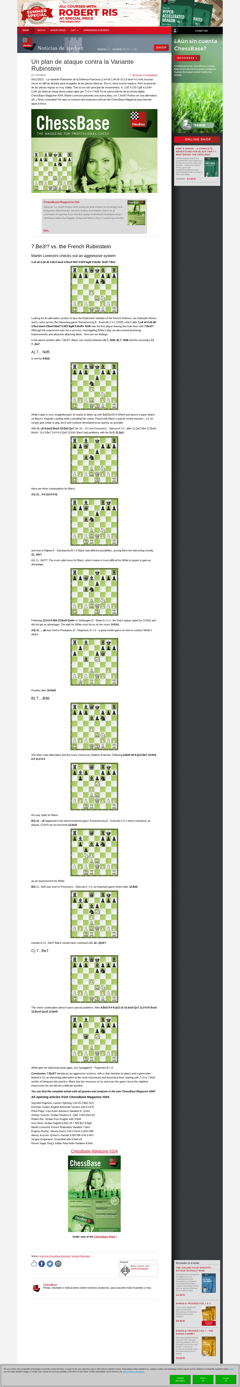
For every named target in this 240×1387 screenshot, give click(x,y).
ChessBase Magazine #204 (94, 1151)
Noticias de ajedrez (60, 48)
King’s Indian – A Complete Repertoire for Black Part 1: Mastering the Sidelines (196, 151)
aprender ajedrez (96, 30)
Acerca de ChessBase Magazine (54, 1256)
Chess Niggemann (139, 1268)
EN (128, 49)
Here (232, 1369)
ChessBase (50, 1284)
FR (135, 49)
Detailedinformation (180, 1379)
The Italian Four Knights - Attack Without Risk (194, 1269)
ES (132, 49)
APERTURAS (58, 30)
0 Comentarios (150, 75)
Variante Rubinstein (81, 1256)
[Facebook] (42, 1263)
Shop (25, 30)
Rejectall (203, 1379)
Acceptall (226, 1379)
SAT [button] (73, 30)
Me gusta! (137, 75)
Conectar (201, 30)
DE (124, 49)
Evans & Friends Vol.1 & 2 (193, 1303)
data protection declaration (133, 1371)
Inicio (41, 30)
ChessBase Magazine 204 (61, 202)
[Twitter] (50, 1263)
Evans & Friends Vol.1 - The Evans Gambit (194, 1332)
